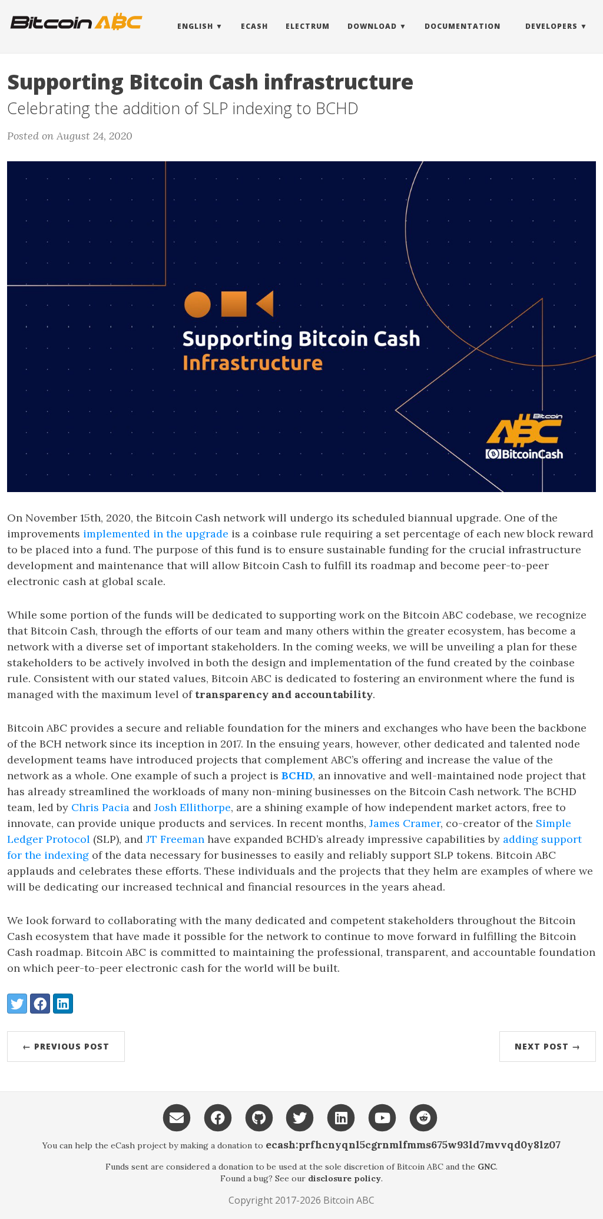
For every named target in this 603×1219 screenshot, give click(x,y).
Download (372, 26)
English (195, 26)
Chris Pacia (100, 807)
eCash (254, 26)
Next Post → (548, 1046)
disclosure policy (344, 1178)
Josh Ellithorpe (192, 807)
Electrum (308, 26)
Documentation (463, 26)
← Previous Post (66, 1046)
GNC (487, 1166)
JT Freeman (175, 839)
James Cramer (404, 823)
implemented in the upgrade (155, 533)
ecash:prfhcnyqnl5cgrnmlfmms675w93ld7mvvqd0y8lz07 (413, 1144)
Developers (551, 26)
